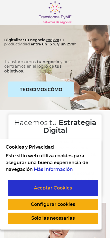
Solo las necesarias (53, 218)
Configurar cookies (53, 204)
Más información (53, 169)
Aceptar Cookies (53, 188)
